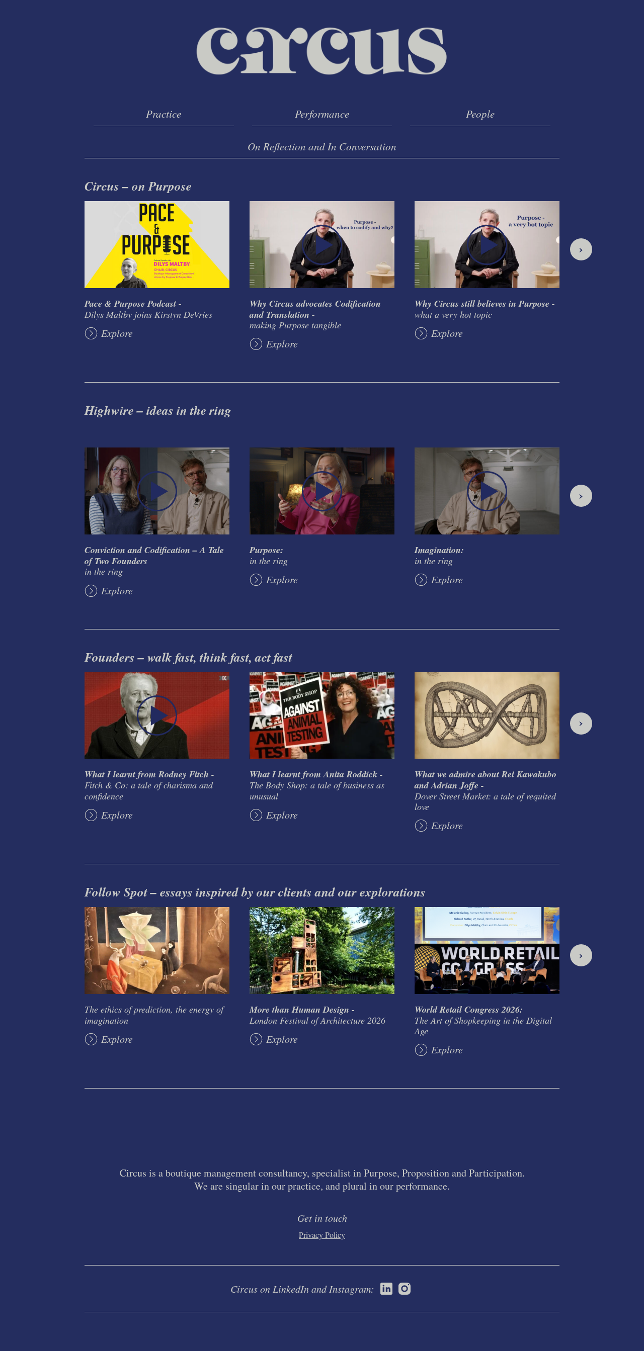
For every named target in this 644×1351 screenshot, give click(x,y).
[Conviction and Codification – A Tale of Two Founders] (157, 490)
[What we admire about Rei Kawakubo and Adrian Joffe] (487, 715)
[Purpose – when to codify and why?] (322, 244)
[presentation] (581, 249)
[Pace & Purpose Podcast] (157, 244)
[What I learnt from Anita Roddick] (322, 715)
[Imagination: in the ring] (487, 490)
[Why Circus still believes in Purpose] (487, 244)
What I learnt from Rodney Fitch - (149, 784)
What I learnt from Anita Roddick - (317, 784)
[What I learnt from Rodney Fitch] (157, 715)
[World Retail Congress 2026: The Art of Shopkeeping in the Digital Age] (487, 950)
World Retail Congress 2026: (483, 1020)
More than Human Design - (317, 1014)
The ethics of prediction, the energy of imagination (154, 1014)
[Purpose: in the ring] (322, 490)
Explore (117, 333)
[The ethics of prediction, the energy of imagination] (157, 950)
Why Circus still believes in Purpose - (485, 308)
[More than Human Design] (322, 950)
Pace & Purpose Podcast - (148, 308)
